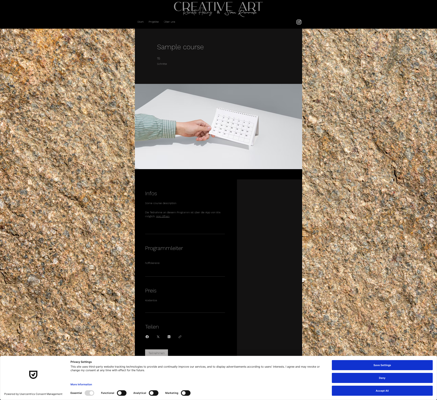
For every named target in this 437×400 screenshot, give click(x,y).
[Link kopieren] (180, 337)
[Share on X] (158, 337)
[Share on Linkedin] (169, 337)
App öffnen (163, 216)
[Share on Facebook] (147, 337)
